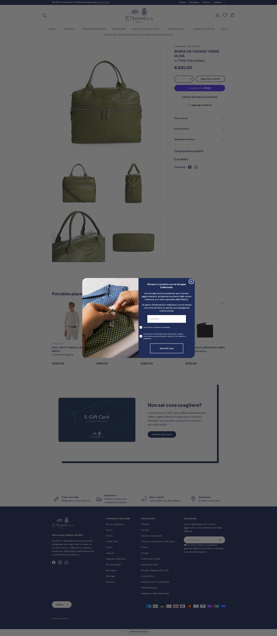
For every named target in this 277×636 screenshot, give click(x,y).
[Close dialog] (191, 281)
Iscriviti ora (166, 348)
